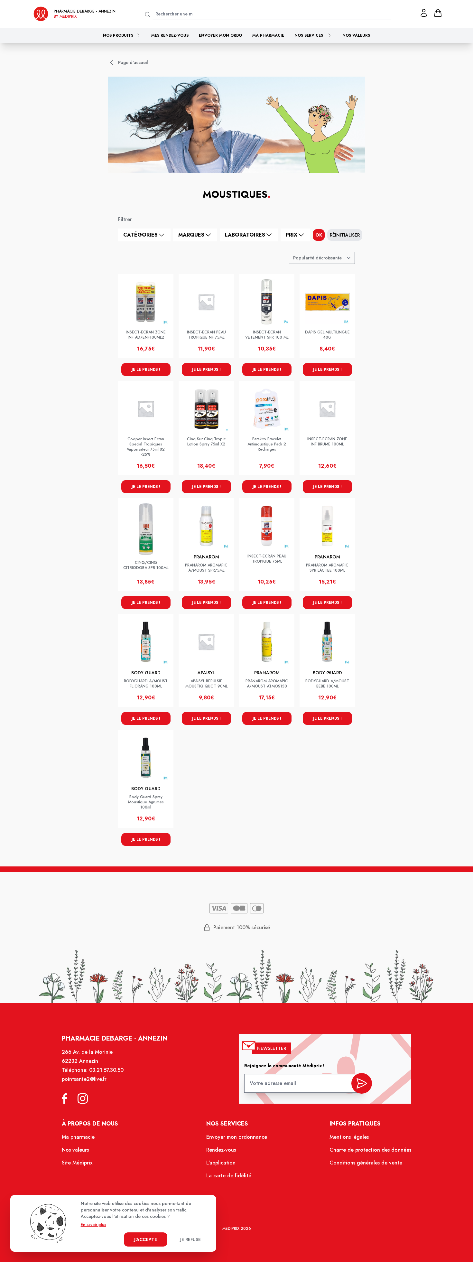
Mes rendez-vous (170, 35)
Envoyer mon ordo (220, 35)
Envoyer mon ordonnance (236, 1137)
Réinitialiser (345, 235)
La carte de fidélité (228, 1175)
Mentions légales (349, 1137)
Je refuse (190, 1239)
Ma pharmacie (268, 35)
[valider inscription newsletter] (361, 1083)
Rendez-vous (221, 1150)
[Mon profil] (423, 12)
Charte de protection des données (370, 1150)
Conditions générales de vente (365, 1162)
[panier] (437, 12)
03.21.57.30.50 (106, 1070)
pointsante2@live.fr (84, 1079)
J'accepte (145, 1239)
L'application (221, 1162)
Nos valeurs (356, 35)
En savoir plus (93, 1224)
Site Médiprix (77, 1162)
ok (318, 235)
